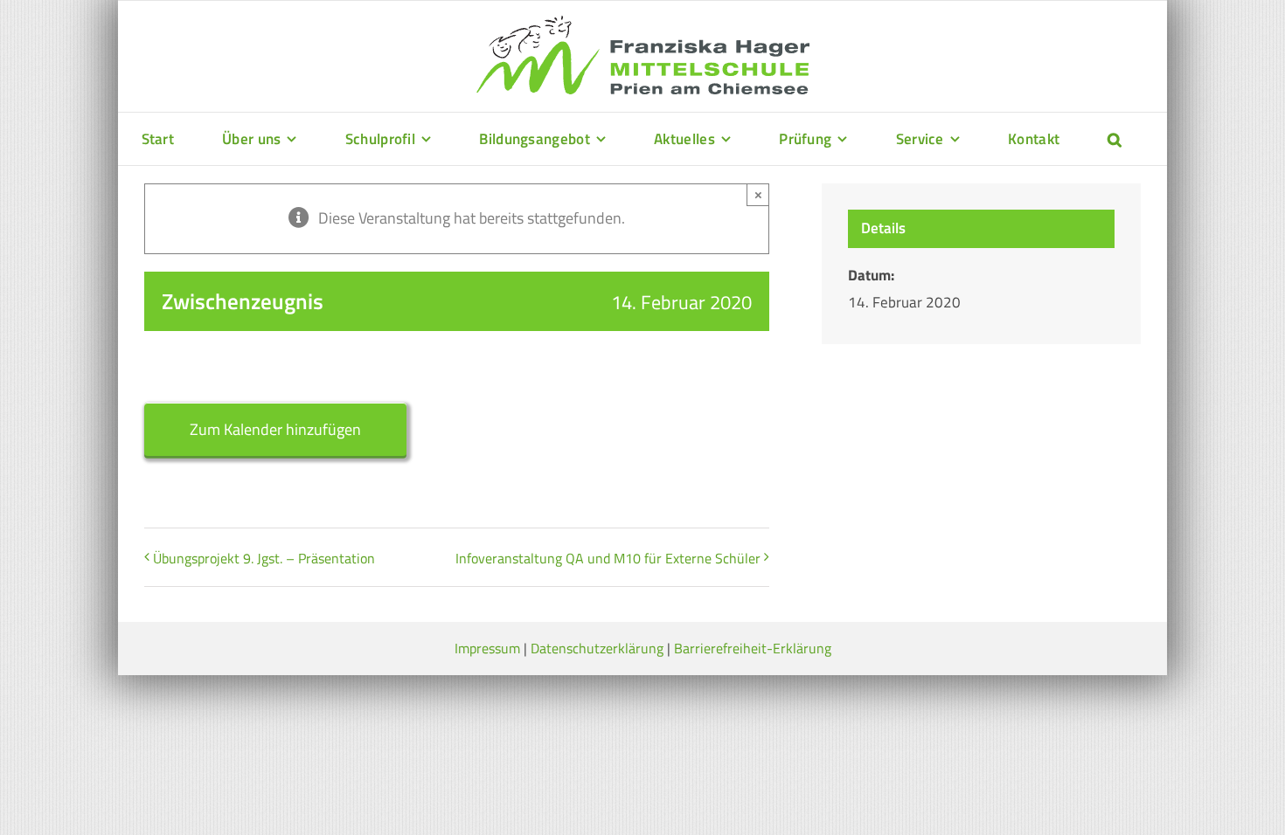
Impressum (487, 648)
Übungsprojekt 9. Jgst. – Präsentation (264, 558)
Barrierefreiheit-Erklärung (752, 648)
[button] (1114, 139)
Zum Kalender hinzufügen (275, 429)
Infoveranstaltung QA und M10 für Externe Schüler (608, 558)
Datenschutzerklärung (597, 648)
